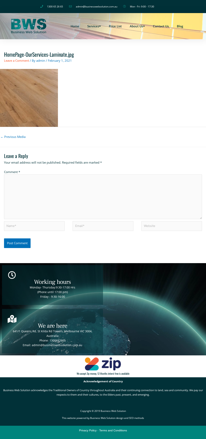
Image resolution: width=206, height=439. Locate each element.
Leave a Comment (16, 60)
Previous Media (13, 137)
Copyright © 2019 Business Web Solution (103, 411)
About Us (136, 26)
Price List (115, 26)
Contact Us (161, 26)
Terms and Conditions (113, 430)
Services (93, 26)
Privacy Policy (88, 430)
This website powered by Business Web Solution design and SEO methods (103, 418)
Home (75, 26)
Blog (180, 26)
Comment (12, 172)
